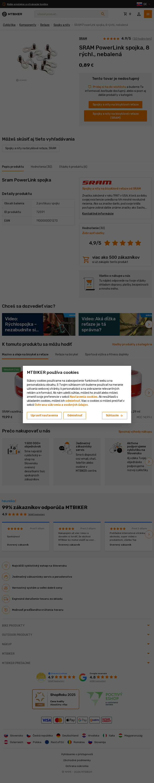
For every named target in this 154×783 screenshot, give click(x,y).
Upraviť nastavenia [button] (44, 415)
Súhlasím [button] (114, 416)
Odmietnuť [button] (74, 415)
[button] (72, 401)
